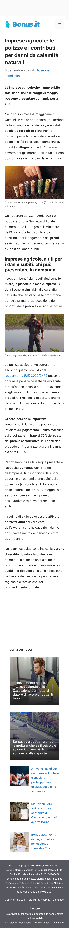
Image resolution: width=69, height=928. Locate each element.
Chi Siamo (11, 922)
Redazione (25, 922)
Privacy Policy (41, 922)
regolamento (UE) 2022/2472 (26, 375)
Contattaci (58, 899)
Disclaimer (58, 922)
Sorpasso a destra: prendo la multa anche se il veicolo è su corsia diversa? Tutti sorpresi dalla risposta (34, 747)
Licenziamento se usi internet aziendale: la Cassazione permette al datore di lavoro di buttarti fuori (33, 690)
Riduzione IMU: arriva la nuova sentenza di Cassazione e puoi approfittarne (44, 813)
